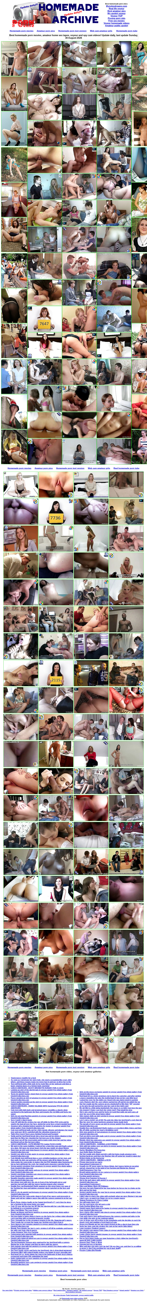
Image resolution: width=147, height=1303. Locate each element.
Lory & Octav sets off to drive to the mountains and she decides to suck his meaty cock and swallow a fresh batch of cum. (110, 1221)
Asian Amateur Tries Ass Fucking (24, 1232)
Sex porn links (7, 1290)
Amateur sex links (137, 1290)
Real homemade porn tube (126, 468)
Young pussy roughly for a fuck (23, 1078)
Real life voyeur (116, 8)
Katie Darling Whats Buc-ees (91, 1206)
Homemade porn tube (126, 31)
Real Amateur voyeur (110, 1290)
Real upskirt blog (59, 1290)
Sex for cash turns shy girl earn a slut (95, 1204)
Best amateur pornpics (74, 1292)
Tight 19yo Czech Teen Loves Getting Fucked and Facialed (34, 1134)
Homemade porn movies (21, 31)
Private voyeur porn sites (23, 1290)
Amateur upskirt (72, 1290)
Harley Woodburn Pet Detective (92, 1150)
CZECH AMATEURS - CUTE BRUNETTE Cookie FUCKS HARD (36, 1144)
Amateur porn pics (46, 31)
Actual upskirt (124, 1290)
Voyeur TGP (117, 16)
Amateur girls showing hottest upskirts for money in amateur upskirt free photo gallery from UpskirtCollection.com (40, 1127)
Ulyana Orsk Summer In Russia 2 (93, 1178)
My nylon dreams (60, 1295)
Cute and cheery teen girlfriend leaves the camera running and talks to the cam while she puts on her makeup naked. (110, 1217)
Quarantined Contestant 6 (90, 1184)
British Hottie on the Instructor (92, 1158)
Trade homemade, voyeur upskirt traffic (80, 1295)
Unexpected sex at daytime (91, 1244)
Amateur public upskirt (116, 25)
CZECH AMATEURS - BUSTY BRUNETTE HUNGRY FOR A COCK (37, 1088)
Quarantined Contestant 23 (90, 1164)
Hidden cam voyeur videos (42, 1290)
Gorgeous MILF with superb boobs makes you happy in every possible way (41, 1252)
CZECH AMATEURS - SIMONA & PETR (95, 1160)
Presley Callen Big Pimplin (90, 1250)
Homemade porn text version (72, 31)
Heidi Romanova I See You (90, 1170)
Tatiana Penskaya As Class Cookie (94, 1200)
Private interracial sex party (91, 1162)
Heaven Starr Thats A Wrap (91, 1242)
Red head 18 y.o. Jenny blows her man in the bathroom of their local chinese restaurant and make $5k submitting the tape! (41, 1255)
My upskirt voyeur (117, 13)
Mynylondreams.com (116, 6)
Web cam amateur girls (101, 31)
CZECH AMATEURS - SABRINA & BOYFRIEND (99, 1144)
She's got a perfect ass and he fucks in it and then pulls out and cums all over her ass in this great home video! (109, 1113)
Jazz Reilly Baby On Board (90, 1152)
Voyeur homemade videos (116, 23)
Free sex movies (116, 20)
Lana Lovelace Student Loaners (92, 1228)
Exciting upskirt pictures (89, 1176)
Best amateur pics (117, 11)
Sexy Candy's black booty (21, 1120)
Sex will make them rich (89, 1202)
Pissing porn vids (116, 18)
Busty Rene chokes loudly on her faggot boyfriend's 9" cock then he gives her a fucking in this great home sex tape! (41, 1203)
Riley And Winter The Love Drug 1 (24, 1210)
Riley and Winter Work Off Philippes (94, 1186)
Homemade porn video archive (72, 1298)
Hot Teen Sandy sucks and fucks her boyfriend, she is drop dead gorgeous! (41, 1250)
